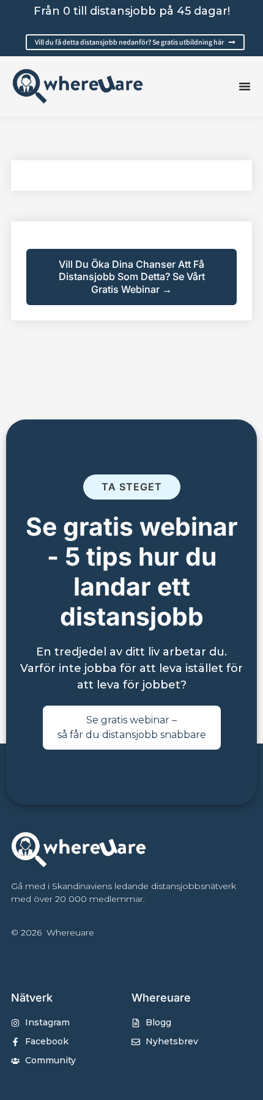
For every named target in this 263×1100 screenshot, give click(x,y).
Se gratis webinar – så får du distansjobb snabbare (131, 727)
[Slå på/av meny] (245, 86)
